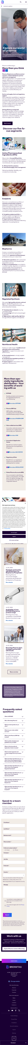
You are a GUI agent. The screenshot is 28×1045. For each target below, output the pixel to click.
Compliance (14, 1022)
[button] (7, 123)
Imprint (14, 1029)
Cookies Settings (15, 540)
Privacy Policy (14, 1019)
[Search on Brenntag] (21, 2)
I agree (14, 536)
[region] (14, 522)
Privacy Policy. (7, 528)
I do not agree (14, 532)
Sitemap (14, 1033)
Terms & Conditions (14, 1026)
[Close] (25, 503)
